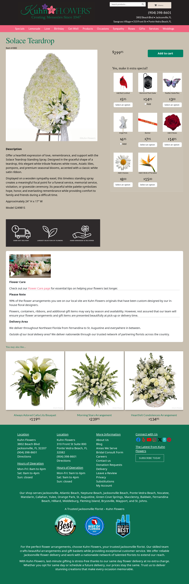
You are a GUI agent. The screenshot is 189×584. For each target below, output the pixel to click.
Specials (19, 28)
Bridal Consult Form (109, 452)
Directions (24, 456)
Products (88, 28)
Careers (101, 456)
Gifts (142, 28)
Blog (99, 444)
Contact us (103, 460)
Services (154, 28)
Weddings (168, 28)
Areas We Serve (106, 448)
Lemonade (34, 28)
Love (47, 28)
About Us (102, 440)
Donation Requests (109, 465)
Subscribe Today (149, 458)
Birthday (59, 28)
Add (148, 104)
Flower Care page (39, 288)
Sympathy (118, 28)
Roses (131, 28)
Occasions (103, 28)
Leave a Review (106, 473)
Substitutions (105, 481)
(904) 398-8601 (159, 13)
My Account (104, 485)
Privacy (101, 477)
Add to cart (165, 53)
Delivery (101, 469)
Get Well (73, 28)
